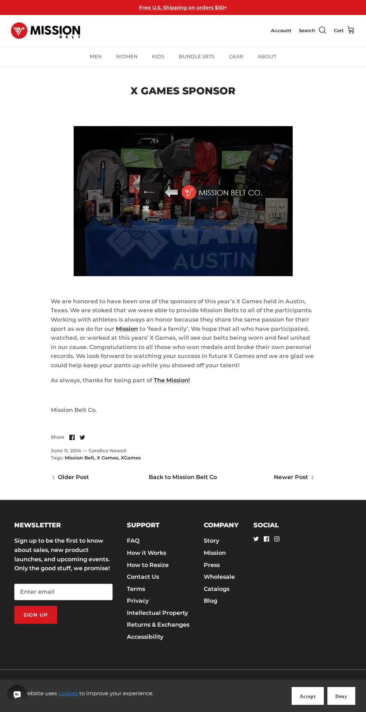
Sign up (36, 615)
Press (212, 565)
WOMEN (127, 56)
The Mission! (172, 380)
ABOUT (267, 56)
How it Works (146, 552)
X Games (107, 457)
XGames (131, 457)
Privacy (138, 600)
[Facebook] (266, 539)
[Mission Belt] (45, 30)
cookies (68, 693)
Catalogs (216, 589)
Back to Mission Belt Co (183, 477)
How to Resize (148, 565)
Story (211, 540)
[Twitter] (256, 539)
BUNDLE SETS (197, 56)
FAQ (133, 540)
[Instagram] (277, 539)
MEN (96, 56)
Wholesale (219, 576)
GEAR (236, 56)
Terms (136, 589)
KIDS (158, 56)
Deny (341, 696)
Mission (127, 328)
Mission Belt (79, 457)
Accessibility (145, 636)
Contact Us (143, 576)
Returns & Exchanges (158, 624)
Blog (210, 600)
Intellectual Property (157, 612)
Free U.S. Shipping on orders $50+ (183, 7)
